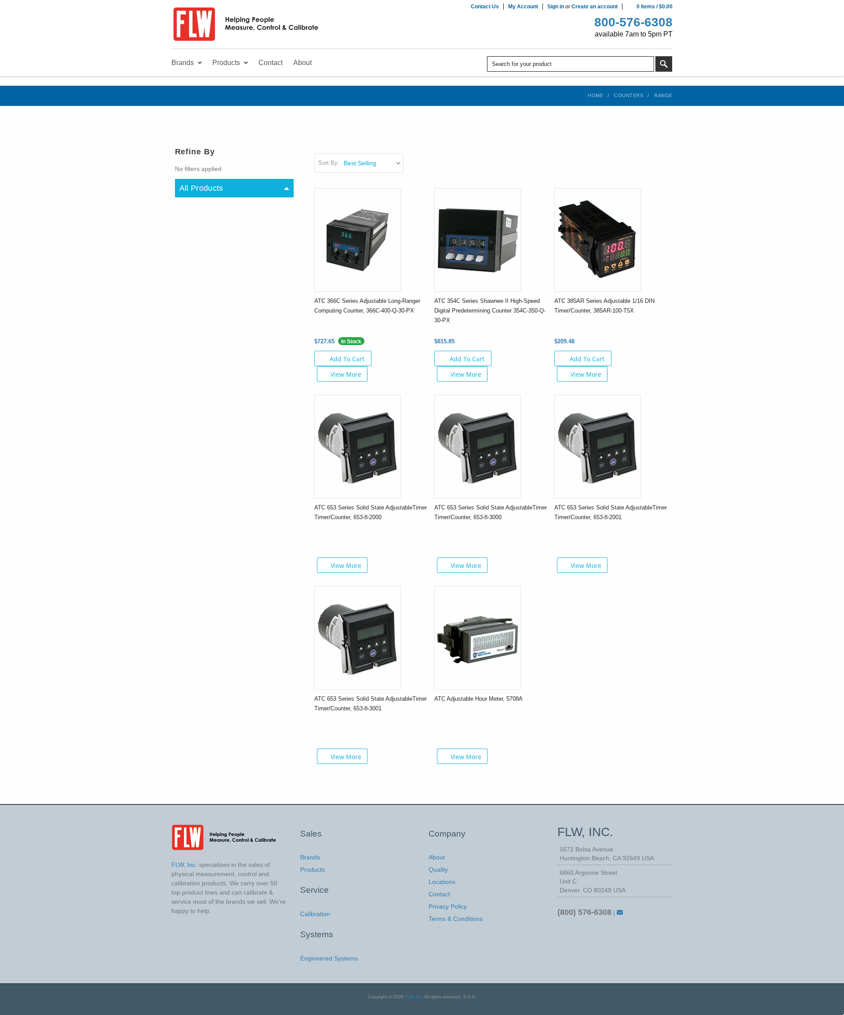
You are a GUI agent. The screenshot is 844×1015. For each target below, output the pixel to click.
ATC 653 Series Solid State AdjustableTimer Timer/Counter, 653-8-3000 (490, 512)
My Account (523, 7)
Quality (438, 869)
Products (312, 869)
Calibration (315, 913)
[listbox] (373, 163)
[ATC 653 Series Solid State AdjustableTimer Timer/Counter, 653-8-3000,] (477, 445)
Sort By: (328, 163)
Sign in (555, 7)
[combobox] (570, 64)
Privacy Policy (448, 906)
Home (595, 95)
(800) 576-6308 (584, 912)
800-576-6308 (633, 22)
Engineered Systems (329, 958)
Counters (628, 95)
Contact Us (485, 7)
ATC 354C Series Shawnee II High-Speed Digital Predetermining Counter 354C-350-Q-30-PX (490, 311)
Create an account (594, 7)
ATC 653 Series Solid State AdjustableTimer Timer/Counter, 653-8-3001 (370, 703)
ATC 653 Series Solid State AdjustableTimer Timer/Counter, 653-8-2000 (370, 512)
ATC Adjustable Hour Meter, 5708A (478, 698)
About (437, 857)
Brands (310, 857)
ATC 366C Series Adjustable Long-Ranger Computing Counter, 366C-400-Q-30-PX (367, 306)
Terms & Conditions (456, 918)
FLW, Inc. (414, 996)
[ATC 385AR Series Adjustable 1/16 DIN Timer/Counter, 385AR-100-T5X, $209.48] (597, 239)
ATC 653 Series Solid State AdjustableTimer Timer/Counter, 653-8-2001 (610, 512)
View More (346, 374)
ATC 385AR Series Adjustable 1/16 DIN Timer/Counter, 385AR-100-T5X (604, 306)
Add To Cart (347, 359)
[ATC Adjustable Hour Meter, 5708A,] (477, 636)
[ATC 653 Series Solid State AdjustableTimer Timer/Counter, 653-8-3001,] (357, 636)
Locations (442, 881)
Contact (439, 894)
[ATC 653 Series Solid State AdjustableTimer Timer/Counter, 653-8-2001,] (597, 445)
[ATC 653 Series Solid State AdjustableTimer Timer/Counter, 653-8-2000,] (357, 445)
